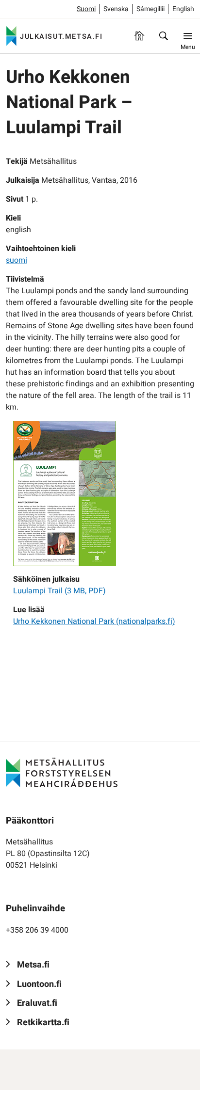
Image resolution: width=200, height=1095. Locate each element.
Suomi (86, 9)
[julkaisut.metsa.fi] (61, 772)
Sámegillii (150, 9)
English (183, 9)
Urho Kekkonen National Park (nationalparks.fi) (94, 621)
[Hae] (163, 35)
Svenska (116, 9)
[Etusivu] (139, 35)
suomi (16, 260)
